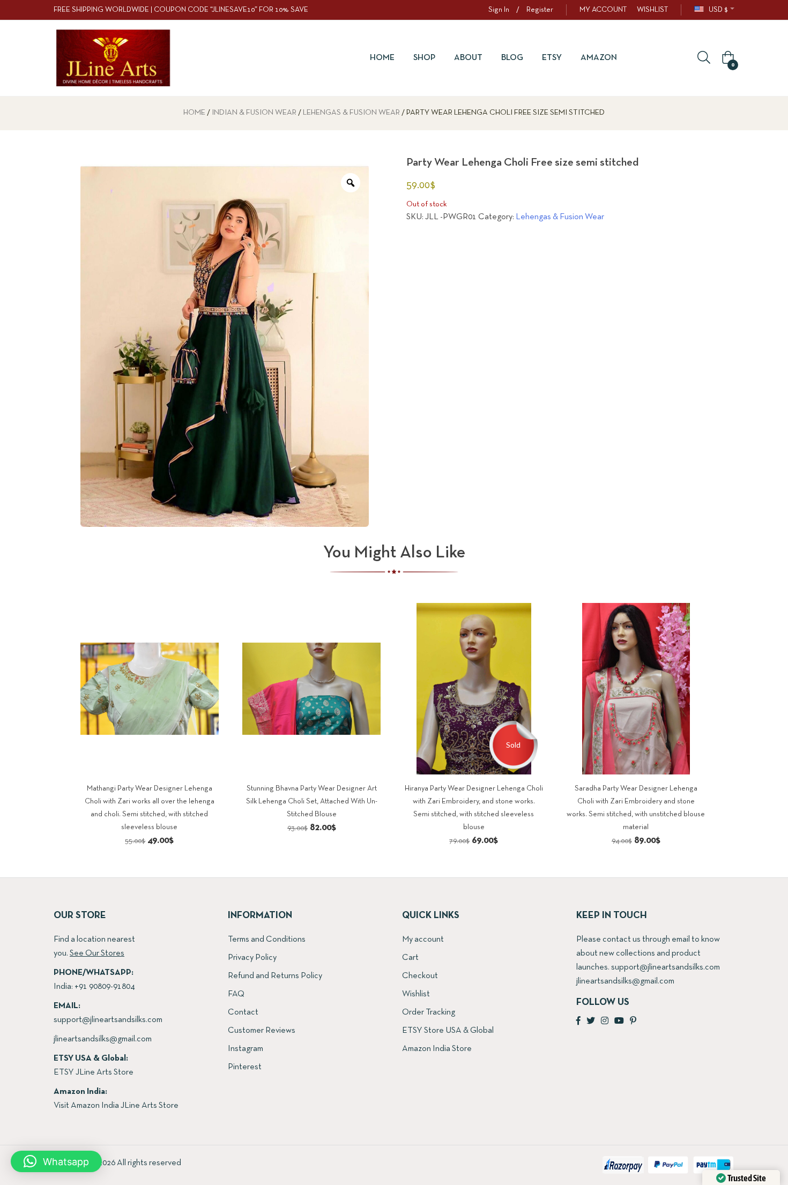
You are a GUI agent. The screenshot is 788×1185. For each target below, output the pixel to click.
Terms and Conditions (267, 939)
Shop (424, 58)
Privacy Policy (252, 958)
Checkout (420, 976)
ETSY (552, 58)
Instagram (245, 1049)
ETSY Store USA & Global (448, 1030)
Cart (410, 958)
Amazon (599, 58)
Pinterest (245, 1067)
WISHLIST (652, 9)
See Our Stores (97, 953)
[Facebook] (578, 1021)
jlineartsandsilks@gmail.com (103, 1039)
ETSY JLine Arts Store (93, 1072)
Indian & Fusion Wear (254, 112)
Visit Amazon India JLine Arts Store (116, 1105)
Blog (512, 58)
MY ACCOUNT (603, 9)
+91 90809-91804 (105, 986)
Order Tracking (428, 1012)
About (468, 58)
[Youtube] (619, 1021)
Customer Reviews (261, 1030)
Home (382, 58)
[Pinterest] (633, 1021)
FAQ (236, 994)
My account (423, 939)
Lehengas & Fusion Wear (351, 112)
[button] (726, 58)
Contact (243, 1012)
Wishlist (416, 994)
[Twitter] (590, 1021)
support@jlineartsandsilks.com (108, 1020)
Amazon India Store (437, 1049)
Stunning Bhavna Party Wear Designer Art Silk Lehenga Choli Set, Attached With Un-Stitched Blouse (311, 801)
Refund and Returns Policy (275, 976)
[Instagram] (604, 1021)
